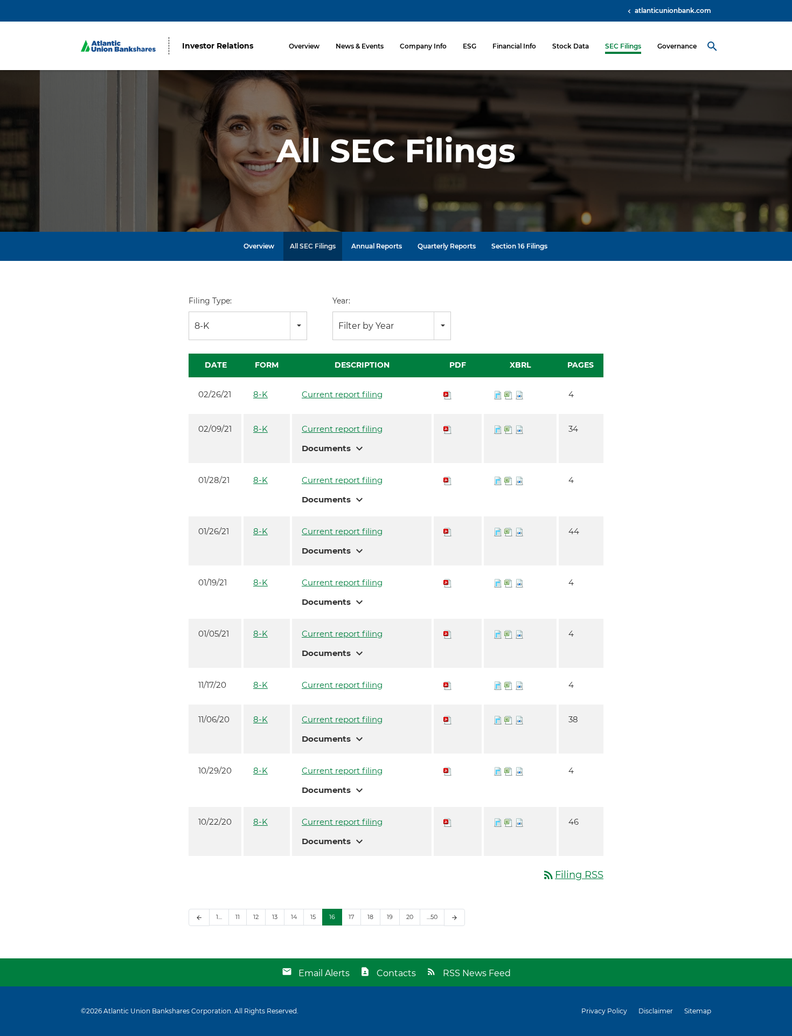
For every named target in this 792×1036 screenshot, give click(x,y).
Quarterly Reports (447, 246)
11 (237, 917)
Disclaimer (655, 1011)
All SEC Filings (313, 246)
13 (274, 917)
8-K (260, 394)
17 (351, 917)
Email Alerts (324, 973)
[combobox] (248, 326)
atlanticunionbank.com (672, 10)
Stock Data (570, 46)
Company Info (423, 46)
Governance (677, 46)
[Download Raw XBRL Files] (519, 394)
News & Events (360, 46)
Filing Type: (210, 301)
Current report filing (342, 394)
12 (256, 917)
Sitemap (697, 1011)
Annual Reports (376, 246)
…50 (432, 917)
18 (370, 917)
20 (409, 917)
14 (294, 917)
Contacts (396, 973)
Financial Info (514, 46)
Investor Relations (217, 46)
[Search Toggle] (712, 46)
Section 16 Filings (519, 246)
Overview (304, 46)
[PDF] (447, 394)
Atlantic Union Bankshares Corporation (167, 1011)
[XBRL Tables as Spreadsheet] (508, 394)
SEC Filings (623, 46)
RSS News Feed (477, 973)
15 (313, 917)
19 (390, 917)
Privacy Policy (604, 1011)
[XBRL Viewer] (498, 394)
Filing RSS (572, 875)
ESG (469, 46)
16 (332, 917)
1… (219, 917)
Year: (341, 301)
